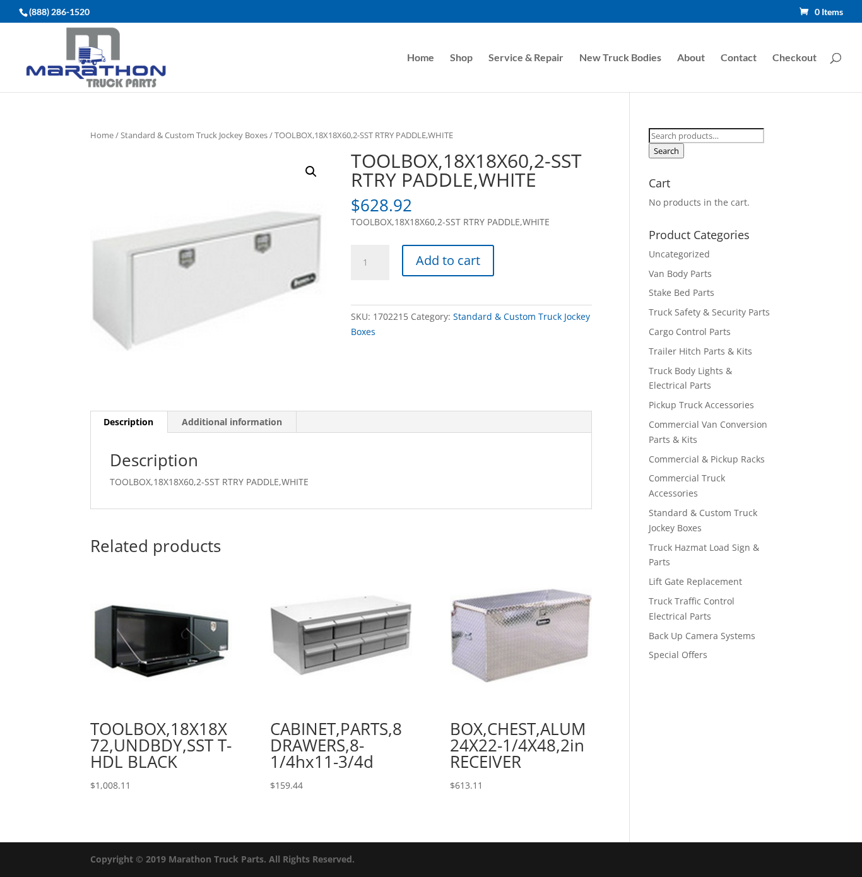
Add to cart (448, 260)
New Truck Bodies (620, 58)
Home (420, 58)
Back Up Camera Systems (702, 636)
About (691, 58)
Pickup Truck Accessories (701, 405)
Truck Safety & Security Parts (709, 312)
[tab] (129, 422)
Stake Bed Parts (681, 292)
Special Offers (678, 655)
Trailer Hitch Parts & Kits (700, 351)
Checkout (794, 58)
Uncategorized (679, 254)
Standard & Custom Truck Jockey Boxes (194, 135)
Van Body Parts (680, 274)
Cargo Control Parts (690, 332)
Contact (739, 58)
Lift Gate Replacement (697, 581)
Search (666, 150)
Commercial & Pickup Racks (707, 459)
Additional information (232, 422)
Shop (461, 58)
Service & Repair (526, 58)
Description (128, 422)
